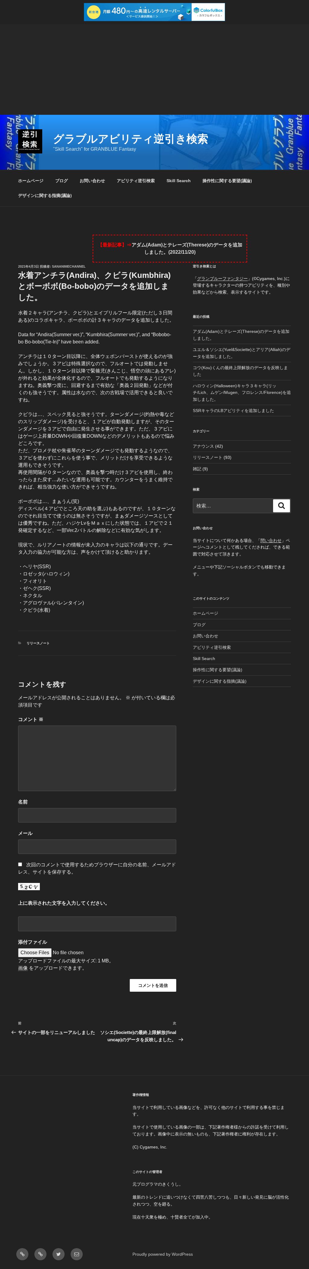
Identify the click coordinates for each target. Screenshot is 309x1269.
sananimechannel (69, 266)
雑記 (197, 468)
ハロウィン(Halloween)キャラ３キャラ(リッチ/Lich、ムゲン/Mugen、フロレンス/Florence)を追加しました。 (242, 392)
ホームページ (30, 180)
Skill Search (179, 180)
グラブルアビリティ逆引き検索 (130, 139)
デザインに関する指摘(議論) (45, 195)
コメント (30, 719)
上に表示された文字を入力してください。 (64, 903)
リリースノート (38, 643)
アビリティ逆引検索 (136, 180)
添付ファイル (32, 942)
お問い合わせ (92, 180)
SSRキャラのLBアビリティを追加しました (233, 410)
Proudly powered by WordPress (162, 1254)
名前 (23, 801)
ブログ (61, 180)
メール (25, 833)
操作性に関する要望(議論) (227, 180)
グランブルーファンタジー (222, 278)
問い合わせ (271, 540)
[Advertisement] (154, 69)
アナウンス (203, 446)
